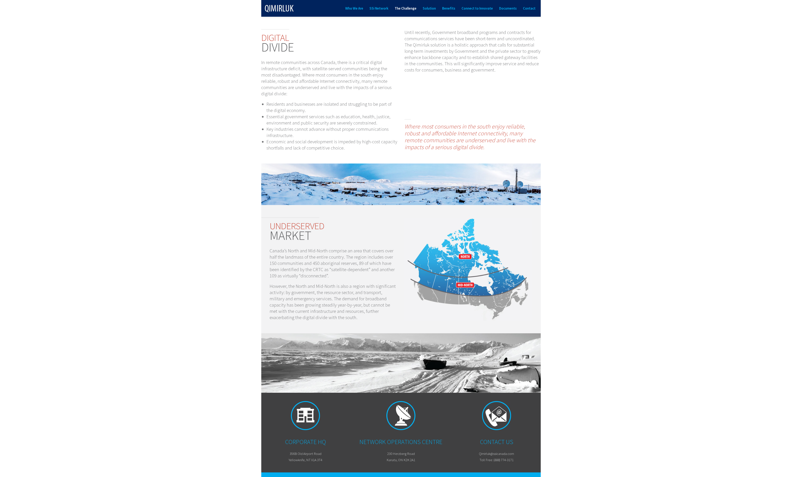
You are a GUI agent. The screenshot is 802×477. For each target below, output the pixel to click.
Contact (529, 8)
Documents (508, 8)
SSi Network (378, 8)
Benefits (448, 8)
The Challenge (405, 8)
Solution (429, 8)
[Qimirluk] (279, 8)
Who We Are (354, 8)
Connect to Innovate (477, 8)
